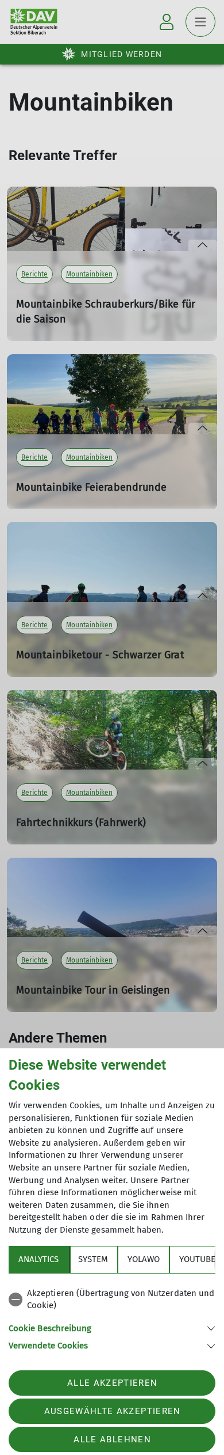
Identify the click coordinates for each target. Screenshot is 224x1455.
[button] (112, 1327)
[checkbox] (112, 1300)
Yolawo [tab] (144, 1259)
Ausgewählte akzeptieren (112, 1411)
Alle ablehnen (112, 1439)
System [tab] (93, 1259)
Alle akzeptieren (112, 1383)
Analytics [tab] (38, 1259)
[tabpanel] (112, 1317)
